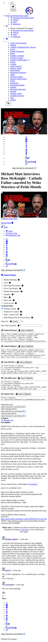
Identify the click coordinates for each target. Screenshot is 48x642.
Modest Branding (10, 280)
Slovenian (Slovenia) (18, 89)
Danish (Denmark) (17, 51)
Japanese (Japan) (16, 77)
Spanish (13, 91)
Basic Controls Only (11, 315)
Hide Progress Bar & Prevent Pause (17, 318)
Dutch (12, 54)
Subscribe (16, 24)
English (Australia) (17, 56)
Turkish (13, 100)
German (13, 64)
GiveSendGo (33, 484)
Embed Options (9, 275)
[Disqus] (24, 564)
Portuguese (14, 83)
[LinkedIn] (26, 152)
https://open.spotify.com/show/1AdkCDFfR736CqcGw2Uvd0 (24, 519)
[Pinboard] (26, 154)
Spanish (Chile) (16, 94)
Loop (5, 283)
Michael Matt (6, 223)
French (12, 62)
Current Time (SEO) (8, 414)
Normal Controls (10, 309)
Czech (12, 49)
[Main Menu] (13, 6)
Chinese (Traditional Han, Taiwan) (23, 47)
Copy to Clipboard (26, 330)
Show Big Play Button (12, 286)
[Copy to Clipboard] (26, 164)
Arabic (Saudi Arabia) (18, 43)
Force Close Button (11, 289)
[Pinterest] (26, 148)
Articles (16, 20)
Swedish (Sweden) (17, 96)
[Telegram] (26, 139)
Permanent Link (14, 235)
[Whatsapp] (26, 137)
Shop (15, 22)
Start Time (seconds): (9, 326)
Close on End (8, 303)
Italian (12, 75)
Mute (5, 297)
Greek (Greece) (16, 66)
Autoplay (7, 294)
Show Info (7, 300)
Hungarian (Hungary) (18, 72)
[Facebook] (26, 141)
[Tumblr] (26, 146)
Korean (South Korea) (18, 79)
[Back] (12, 3)
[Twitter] (26, 144)
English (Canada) (16, 58)
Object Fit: (5, 321)
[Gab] (26, 158)
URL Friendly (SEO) (9, 409)
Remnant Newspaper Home (23, 18)
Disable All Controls (11, 312)
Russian (13, 87)
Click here (24, 530)
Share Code (12, 233)
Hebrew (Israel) (16, 68)
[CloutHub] (26, 162)
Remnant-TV (8, 420)
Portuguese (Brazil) (17, 85)
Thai (12, 98)
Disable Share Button (11, 291)
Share (10, 231)
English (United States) (19, 60)
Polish (12, 81)
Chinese (13, 45)
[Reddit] (26, 150)
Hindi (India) (15, 70)
